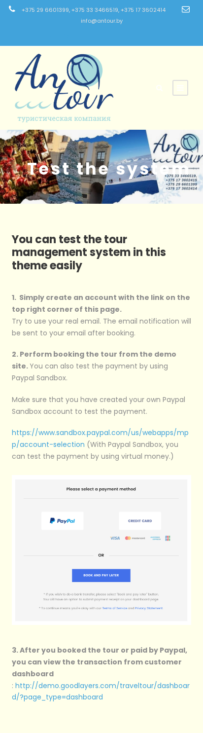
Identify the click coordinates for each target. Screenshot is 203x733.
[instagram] (66, 36)
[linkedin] (49, 36)
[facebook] (33, 36)
